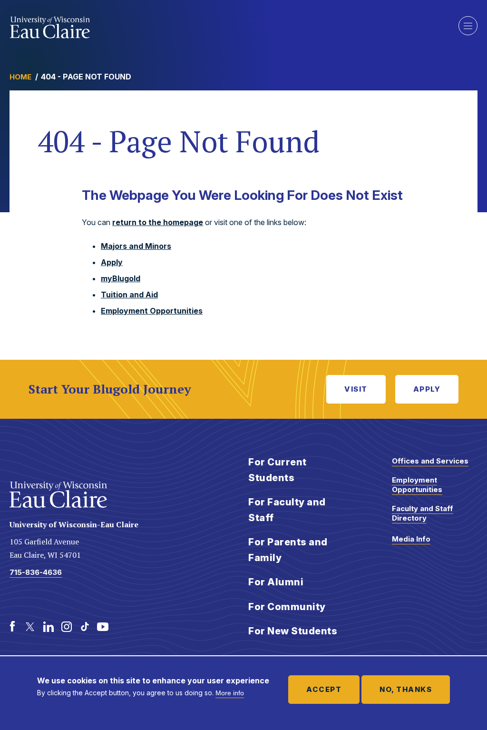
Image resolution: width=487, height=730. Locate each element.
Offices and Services (430, 460)
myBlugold (120, 278)
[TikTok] (85, 627)
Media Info (411, 538)
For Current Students (277, 469)
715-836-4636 (36, 572)
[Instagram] (67, 627)
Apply (112, 262)
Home (20, 76)
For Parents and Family (288, 549)
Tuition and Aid (129, 294)
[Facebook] (12, 627)
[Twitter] (30, 627)
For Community (287, 606)
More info (229, 693)
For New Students (292, 631)
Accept (323, 689)
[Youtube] (103, 627)
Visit (356, 389)
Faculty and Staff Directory (422, 513)
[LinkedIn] (48, 627)
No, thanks (406, 689)
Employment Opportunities (152, 311)
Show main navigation (467, 25)
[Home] (50, 27)
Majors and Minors (136, 246)
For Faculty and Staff (287, 509)
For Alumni (275, 582)
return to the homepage (157, 222)
